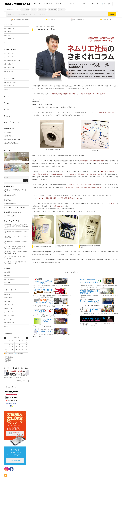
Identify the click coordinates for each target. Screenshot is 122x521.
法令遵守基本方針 (10, 279)
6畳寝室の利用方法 (10, 203)
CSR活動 (7, 282)
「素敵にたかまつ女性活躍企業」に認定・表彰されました (15, 262)
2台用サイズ (62, 9)
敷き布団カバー (9, 67)
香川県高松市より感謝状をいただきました (16, 232)
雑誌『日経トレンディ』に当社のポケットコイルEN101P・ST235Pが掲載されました (16, 226)
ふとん (83, 3)
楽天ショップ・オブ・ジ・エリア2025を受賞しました (16, 257)
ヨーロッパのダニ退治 (44, 29)
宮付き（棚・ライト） (11, 82)
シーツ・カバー (48, 3)
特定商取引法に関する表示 (12, 139)
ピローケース (9, 71)
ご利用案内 (8, 132)
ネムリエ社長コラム (39, 26)
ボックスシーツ (25, 9)
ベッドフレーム (60, 3)
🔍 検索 (112, 14)
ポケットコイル (52, 9)
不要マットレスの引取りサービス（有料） (15, 190)
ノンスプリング (9, 39)
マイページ (95, 3)
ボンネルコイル (9, 31)
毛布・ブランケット (11, 122)
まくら (6, 109)
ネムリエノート (10, 200)
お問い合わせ (9, 136)
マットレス (37, 3)
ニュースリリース (11, 221)
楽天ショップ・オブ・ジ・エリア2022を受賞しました (16, 237)
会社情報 (7, 268)
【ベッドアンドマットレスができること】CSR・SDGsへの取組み (15, 247)
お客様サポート (10, 186)
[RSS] (5, 475)
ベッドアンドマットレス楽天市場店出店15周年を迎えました (16, 252)
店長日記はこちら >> (22, 380)
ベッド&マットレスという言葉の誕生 (15, 207)
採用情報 (7, 275)
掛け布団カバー (9, 64)
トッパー (7, 42)
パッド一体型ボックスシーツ (13, 60)
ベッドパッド (9, 57)
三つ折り (34, 9)
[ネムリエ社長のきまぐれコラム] (16, 371)
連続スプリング (9, 35)
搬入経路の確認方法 (10, 195)
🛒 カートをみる (107, 3)
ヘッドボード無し (10, 85)
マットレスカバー (10, 53)
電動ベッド (8, 89)
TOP (33, 26)
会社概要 (7, 272)
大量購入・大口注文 (11, 212)
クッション (8, 116)
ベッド (72, 3)
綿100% (7, 294)
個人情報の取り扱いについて (13, 143)
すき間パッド (9, 312)
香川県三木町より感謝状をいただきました (16, 242)
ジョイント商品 (9, 315)
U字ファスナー (42, 9)
